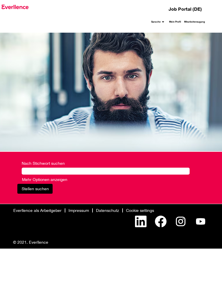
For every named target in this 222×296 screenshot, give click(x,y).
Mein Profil (175, 21)
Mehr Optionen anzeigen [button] (44, 179)
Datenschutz (107, 210)
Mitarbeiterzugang (194, 21)
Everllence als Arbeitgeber (37, 210)
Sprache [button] (156, 21)
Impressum (79, 210)
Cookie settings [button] (140, 210)
